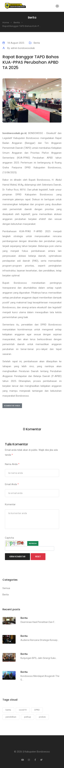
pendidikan (11, 717)
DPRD (37, 710)
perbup (27, 717)
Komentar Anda (12, 405)
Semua (6, 588)
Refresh (33, 543)
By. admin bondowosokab (21, 48)
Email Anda (12, 484)
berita (8, 710)
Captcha (9, 537)
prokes (42, 717)
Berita (37, 42)
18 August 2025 (15, 42)
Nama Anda (12, 464)
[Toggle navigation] (57, 6)
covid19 (22, 710)
